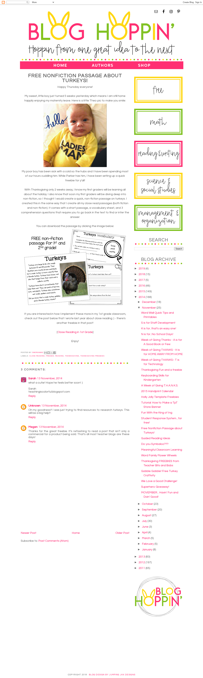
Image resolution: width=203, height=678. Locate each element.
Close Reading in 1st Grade (75, 332)
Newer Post (28, 532)
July (144, 521)
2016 (142, 285)
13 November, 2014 (49, 378)
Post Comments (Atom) (53, 540)
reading (59, 356)
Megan (33, 426)
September (149, 509)
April (145, 532)
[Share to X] (51, 352)
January (147, 549)
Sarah (32, 378)
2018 (142, 274)
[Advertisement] (44, 508)
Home (76, 532)
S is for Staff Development (158, 322)
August (147, 515)
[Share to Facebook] (54, 352)
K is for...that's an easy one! (158, 328)
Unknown (34, 405)
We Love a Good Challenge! (159, 481)
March (146, 538)
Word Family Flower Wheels (159, 455)
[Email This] (45, 352)
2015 (142, 291)
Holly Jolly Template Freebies (160, 396)
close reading (37, 356)
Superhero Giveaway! (155, 486)
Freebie (50, 356)
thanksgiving (72, 356)
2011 (142, 568)
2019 (142, 268)
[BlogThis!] (48, 352)
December (149, 301)
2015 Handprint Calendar (157, 391)
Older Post (122, 532)
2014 (142, 297)
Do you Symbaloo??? (154, 444)
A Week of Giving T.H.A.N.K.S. (159, 385)
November (149, 307)
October (148, 503)
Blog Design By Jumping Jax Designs (112, 675)
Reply (32, 395)
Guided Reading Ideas (155, 438)
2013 (142, 556)
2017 (142, 279)
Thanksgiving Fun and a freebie (161, 369)
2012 (142, 562)
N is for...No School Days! (157, 334)
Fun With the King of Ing (156, 412)
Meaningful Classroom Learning (161, 449)
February (148, 543)
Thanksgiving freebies (92, 356)
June (145, 526)
